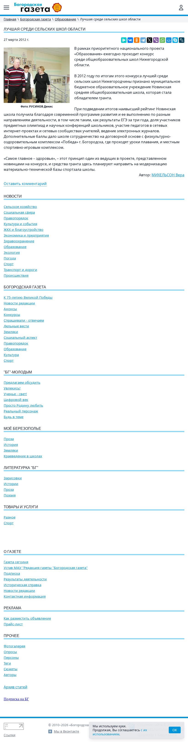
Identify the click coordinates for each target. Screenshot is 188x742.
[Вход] (181, 7)
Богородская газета (35, 19)
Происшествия (16, 275)
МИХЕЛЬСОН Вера (168, 174)
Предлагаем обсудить (22, 382)
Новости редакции (19, 303)
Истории (11, 484)
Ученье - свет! (15, 394)
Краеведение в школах (23, 456)
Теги (7, 663)
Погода (10, 258)
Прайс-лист (13, 624)
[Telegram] (143, 40)
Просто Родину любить (23, 405)
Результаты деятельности (25, 579)
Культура (11, 355)
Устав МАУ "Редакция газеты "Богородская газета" (46, 567)
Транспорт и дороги (20, 270)
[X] (149, 40)
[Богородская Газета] (38, 7)
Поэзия (10, 495)
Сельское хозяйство (20, 206)
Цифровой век (16, 399)
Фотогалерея (14, 646)
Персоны (11, 657)
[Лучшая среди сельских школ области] (37, 75)
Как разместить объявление (27, 618)
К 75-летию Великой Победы (28, 297)
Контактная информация (25, 596)
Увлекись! (12, 388)
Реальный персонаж (21, 411)
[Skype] (175, 40)
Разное (9, 517)
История (11, 444)
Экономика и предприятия (26, 235)
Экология (12, 252)
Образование (65, 19)
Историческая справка (22, 585)
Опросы (10, 652)
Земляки (11, 332)
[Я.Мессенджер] (124, 40)
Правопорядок (16, 218)
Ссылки (9, 735)
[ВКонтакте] (130, 40)
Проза (9, 439)
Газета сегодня (16, 562)
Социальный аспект (20, 337)
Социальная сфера (19, 212)
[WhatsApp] (162, 40)
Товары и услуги (21, 507)
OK (174, 730)
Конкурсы (12, 314)
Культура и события (20, 224)
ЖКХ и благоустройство (23, 229)
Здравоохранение (19, 241)
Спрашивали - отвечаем (24, 320)
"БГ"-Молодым (18, 372)
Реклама (12, 608)
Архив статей (15, 687)
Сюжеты (10, 669)
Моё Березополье (22, 428)
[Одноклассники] (136, 40)
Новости (13, 196)
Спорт (9, 264)
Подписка (12, 573)
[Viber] (156, 40)
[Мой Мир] (168, 40)
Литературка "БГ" (21, 468)
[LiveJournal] (181, 40)
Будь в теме (13, 417)
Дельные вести (16, 326)
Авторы (10, 675)
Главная (10, 19)
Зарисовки (13, 478)
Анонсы (10, 309)
